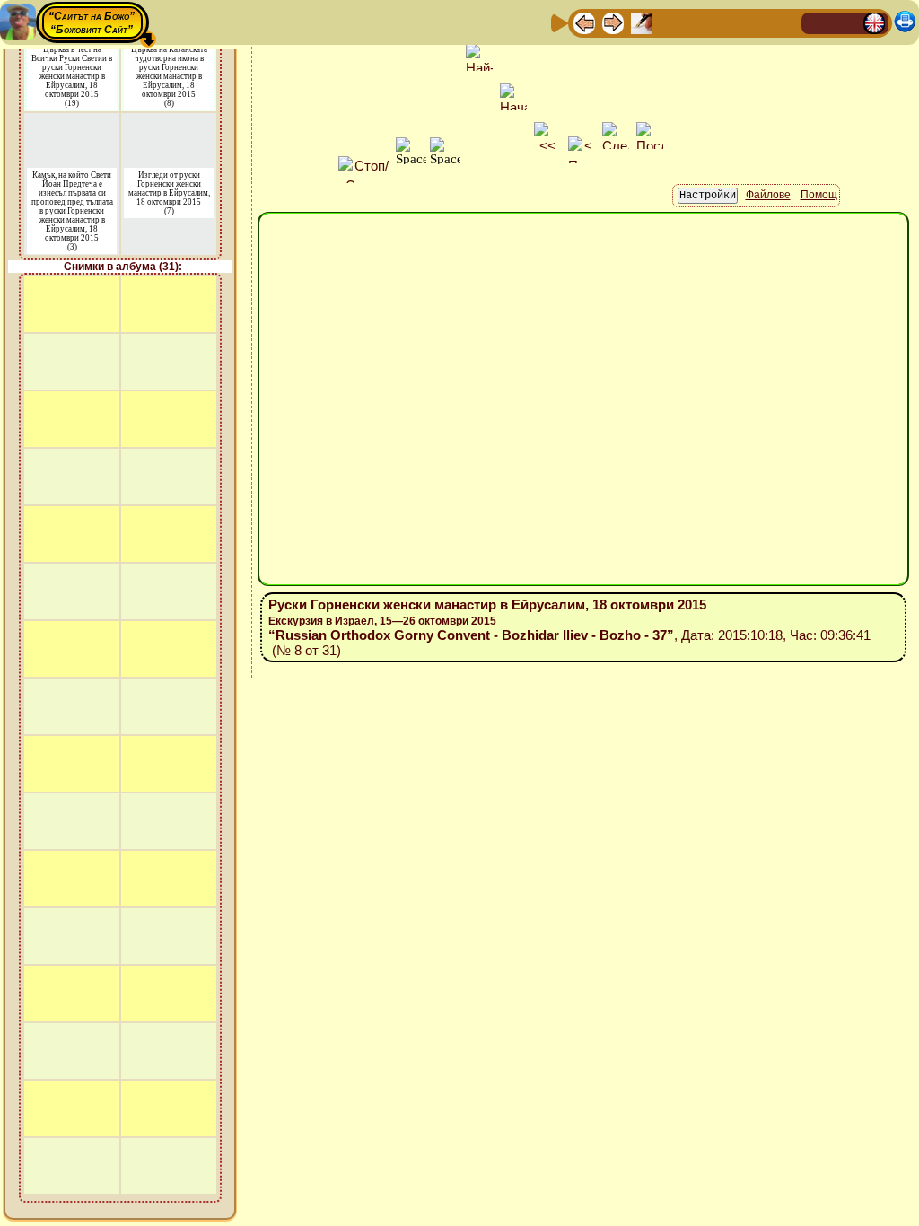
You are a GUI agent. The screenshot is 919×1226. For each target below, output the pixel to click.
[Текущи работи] (699, 22)
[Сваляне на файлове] (756, 22)
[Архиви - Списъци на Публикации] (641, 22)
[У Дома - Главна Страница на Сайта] (816, 22)
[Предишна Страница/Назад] (584, 22)
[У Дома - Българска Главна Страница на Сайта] (845, 22)
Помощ (819, 194)
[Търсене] (785, 22)
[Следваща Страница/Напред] (613, 22)
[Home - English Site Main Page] (874, 22)
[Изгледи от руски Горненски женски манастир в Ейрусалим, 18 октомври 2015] (168, 124)
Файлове (768, 194)
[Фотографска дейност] (728, 22)
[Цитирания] (670, 22)
